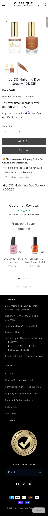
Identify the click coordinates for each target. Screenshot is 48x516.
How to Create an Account (19, 380)
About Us (10, 373)
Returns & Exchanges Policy (19, 400)
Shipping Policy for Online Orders (22, 393)
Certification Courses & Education (23, 386)
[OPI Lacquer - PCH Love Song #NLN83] (35, 245)
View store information (17, 176)
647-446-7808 (29, 325)
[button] (4, 4)
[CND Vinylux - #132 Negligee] (13, 245)
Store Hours (11, 420)
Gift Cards (10, 413)
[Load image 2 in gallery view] (24, 68)
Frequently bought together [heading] (23, 226)
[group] (13, 253)
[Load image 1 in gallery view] (9, 68)
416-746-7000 (22, 315)
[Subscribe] (39, 472)
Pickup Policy (12, 406)
